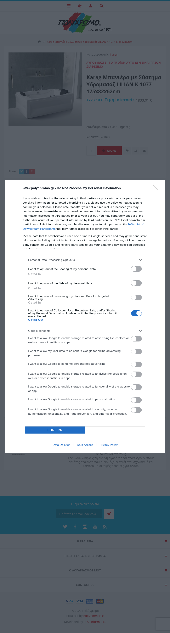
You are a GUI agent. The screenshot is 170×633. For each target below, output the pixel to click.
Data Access (85, 444)
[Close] (157, 188)
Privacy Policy (109, 444)
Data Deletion (61, 444)
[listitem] (85, 260)
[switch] (136, 269)
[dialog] (85, 316)
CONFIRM (55, 430)
